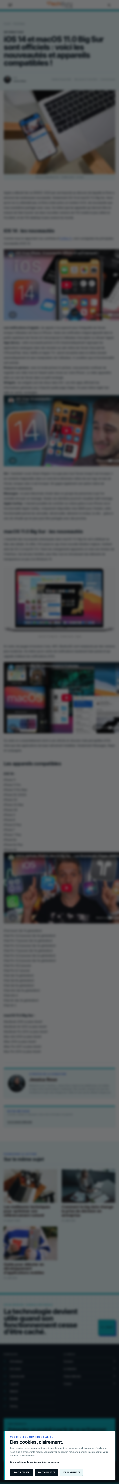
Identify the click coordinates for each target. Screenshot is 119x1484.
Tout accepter (46, 1472)
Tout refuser (22, 1472)
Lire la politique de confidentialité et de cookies (34, 1462)
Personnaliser (71, 1472)
